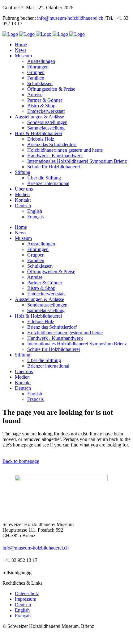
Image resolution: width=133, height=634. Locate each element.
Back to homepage (20, 461)
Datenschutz (27, 593)
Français (23, 615)
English (22, 610)
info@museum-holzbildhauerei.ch (70, 18)
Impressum (25, 599)
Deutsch (23, 604)
